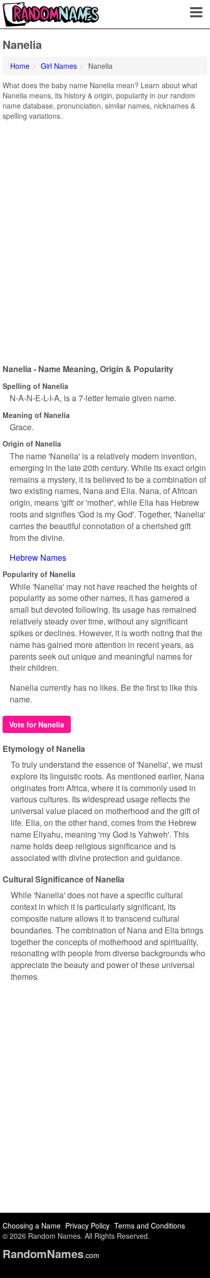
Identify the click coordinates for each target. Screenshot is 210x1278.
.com (51, 1255)
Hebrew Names (38, 557)
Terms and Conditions (149, 1225)
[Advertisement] (105, 239)
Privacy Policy (87, 1225)
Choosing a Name (32, 1225)
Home (20, 66)
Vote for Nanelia (36, 724)
